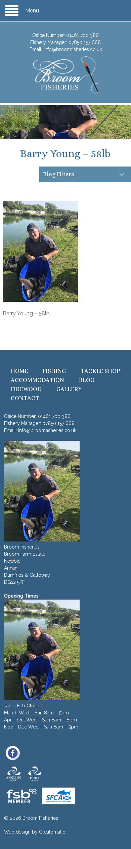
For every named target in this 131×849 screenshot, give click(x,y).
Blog (86, 380)
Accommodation (37, 380)
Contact (25, 398)
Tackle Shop (100, 371)
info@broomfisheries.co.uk (73, 49)
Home (19, 371)
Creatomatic (52, 832)
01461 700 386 (82, 35)
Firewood (26, 389)
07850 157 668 (85, 42)
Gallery (69, 389)
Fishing (54, 371)
